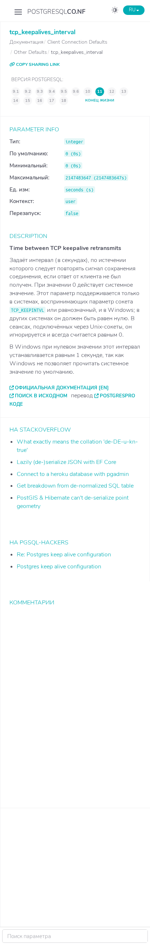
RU (133, 10)
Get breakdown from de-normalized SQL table (75, 486)
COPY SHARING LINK (37, 64)
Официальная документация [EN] (62, 388)
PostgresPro (117, 396)
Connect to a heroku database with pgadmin (73, 474)
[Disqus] (75, 702)
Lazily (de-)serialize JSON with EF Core (66, 462)
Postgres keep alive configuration (59, 567)
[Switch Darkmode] (114, 11)
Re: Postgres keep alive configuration (64, 555)
